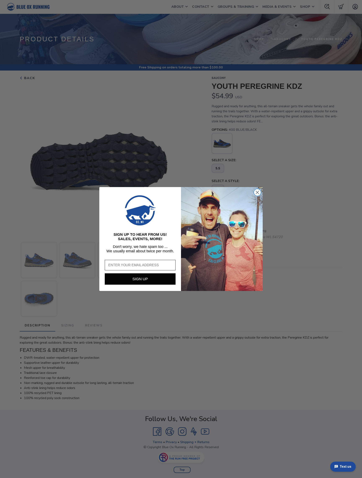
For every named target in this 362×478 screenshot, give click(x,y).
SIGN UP (140, 279)
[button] (140, 210)
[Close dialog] (257, 192)
